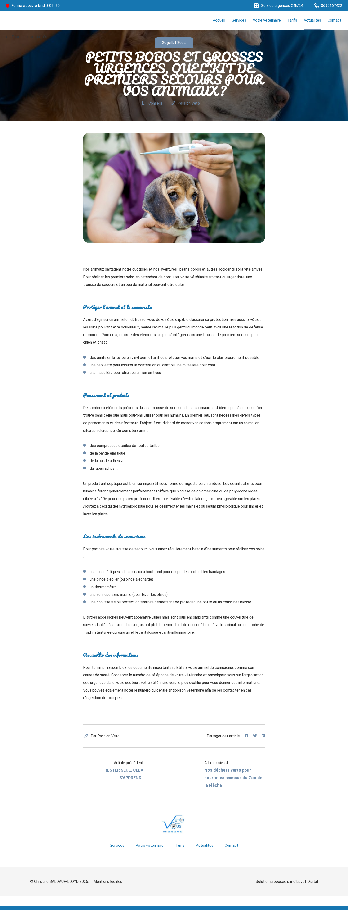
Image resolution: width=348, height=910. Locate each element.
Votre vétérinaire (267, 20)
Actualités (312, 20)
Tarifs (292, 20)
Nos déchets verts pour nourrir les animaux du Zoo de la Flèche (233, 778)
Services (239, 20)
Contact (334, 20)
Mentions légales (108, 881)
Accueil (219, 20)
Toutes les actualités (25, 37)
